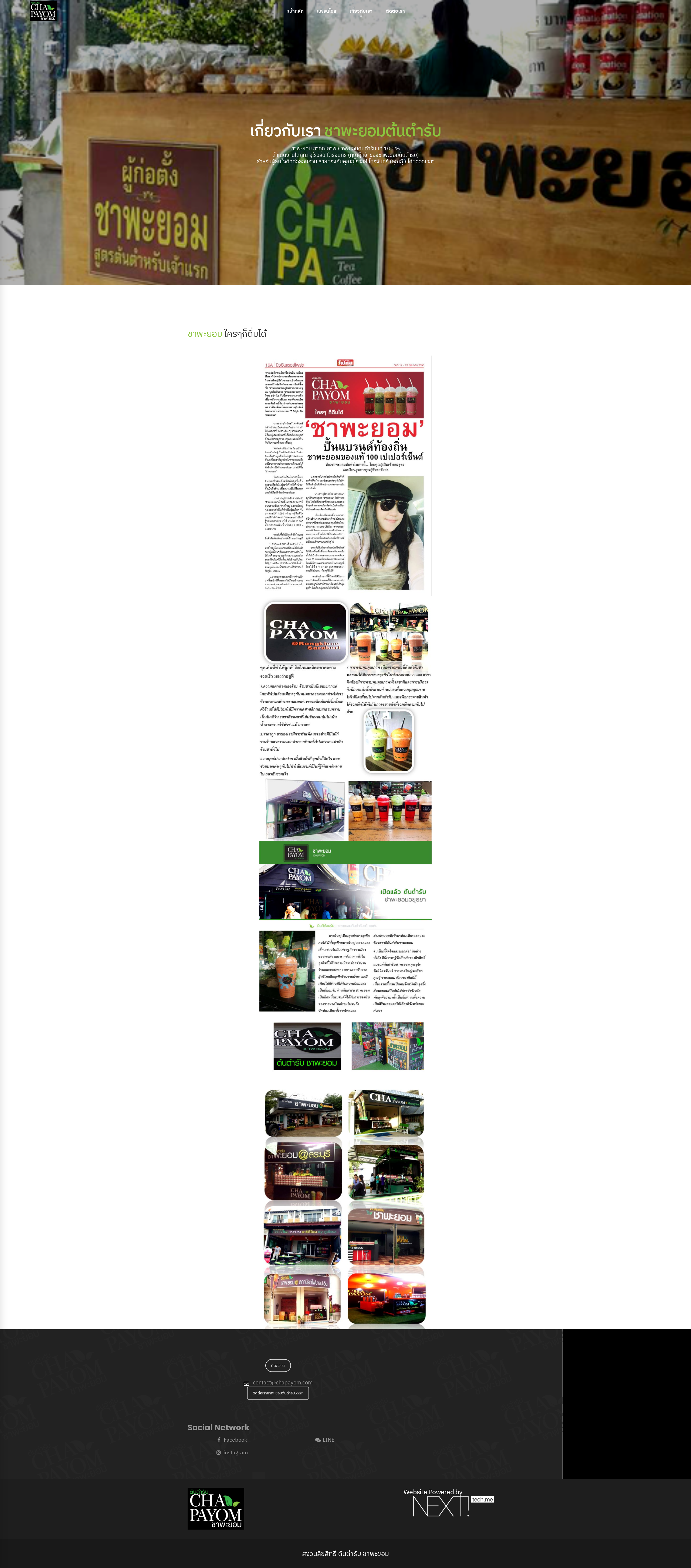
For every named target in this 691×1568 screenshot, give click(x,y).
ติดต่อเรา (278, 1365)
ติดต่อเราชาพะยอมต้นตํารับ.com (278, 1393)
